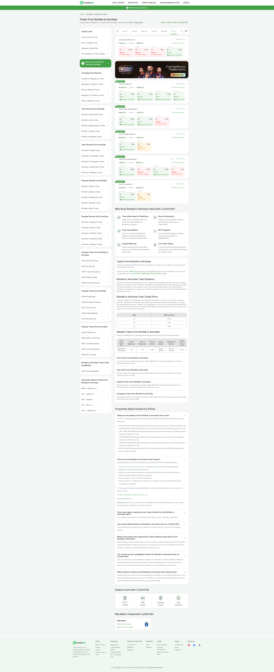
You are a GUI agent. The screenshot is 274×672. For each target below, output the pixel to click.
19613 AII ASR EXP (125, 84)
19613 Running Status (178, 87)
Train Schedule (149, 3)
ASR (142, 43)
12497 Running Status (178, 137)
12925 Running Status (178, 162)
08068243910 (127, 498)
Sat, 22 (125, 31)
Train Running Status (170, 3)
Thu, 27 (173, 31)
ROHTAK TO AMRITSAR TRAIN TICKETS (147, 273)
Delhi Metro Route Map (125, 627)
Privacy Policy (162, 645)
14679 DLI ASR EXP (125, 184)
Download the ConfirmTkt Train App (132, 467)
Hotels (97, 650)
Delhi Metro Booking (124, 624)
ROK (124, 43)
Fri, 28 (183, 31)
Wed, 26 (164, 31)
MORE (186, 3)
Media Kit (130, 647)
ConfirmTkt (157, 467)
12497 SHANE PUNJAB (126, 134)
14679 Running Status (178, 187)
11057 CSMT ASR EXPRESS (128, 109)
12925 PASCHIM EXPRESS (127, 159)
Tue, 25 (154, 31)
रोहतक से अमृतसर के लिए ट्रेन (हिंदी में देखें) (174, 23)
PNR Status (133, 3)
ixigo (148, 645)
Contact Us (131, 645)
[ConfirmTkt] (79, 644)
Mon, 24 (144, 31)
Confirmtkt (179, 645)
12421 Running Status (178, 43)
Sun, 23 (134, 31)
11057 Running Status (178, 112)
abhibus (149, 647)
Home (82, 14)
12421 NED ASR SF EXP (126, 40)
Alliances (130, 650)
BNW (124, 87)
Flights (97, 647)
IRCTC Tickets (118, 3)
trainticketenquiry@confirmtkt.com (135, 495)
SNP (124, 112)
